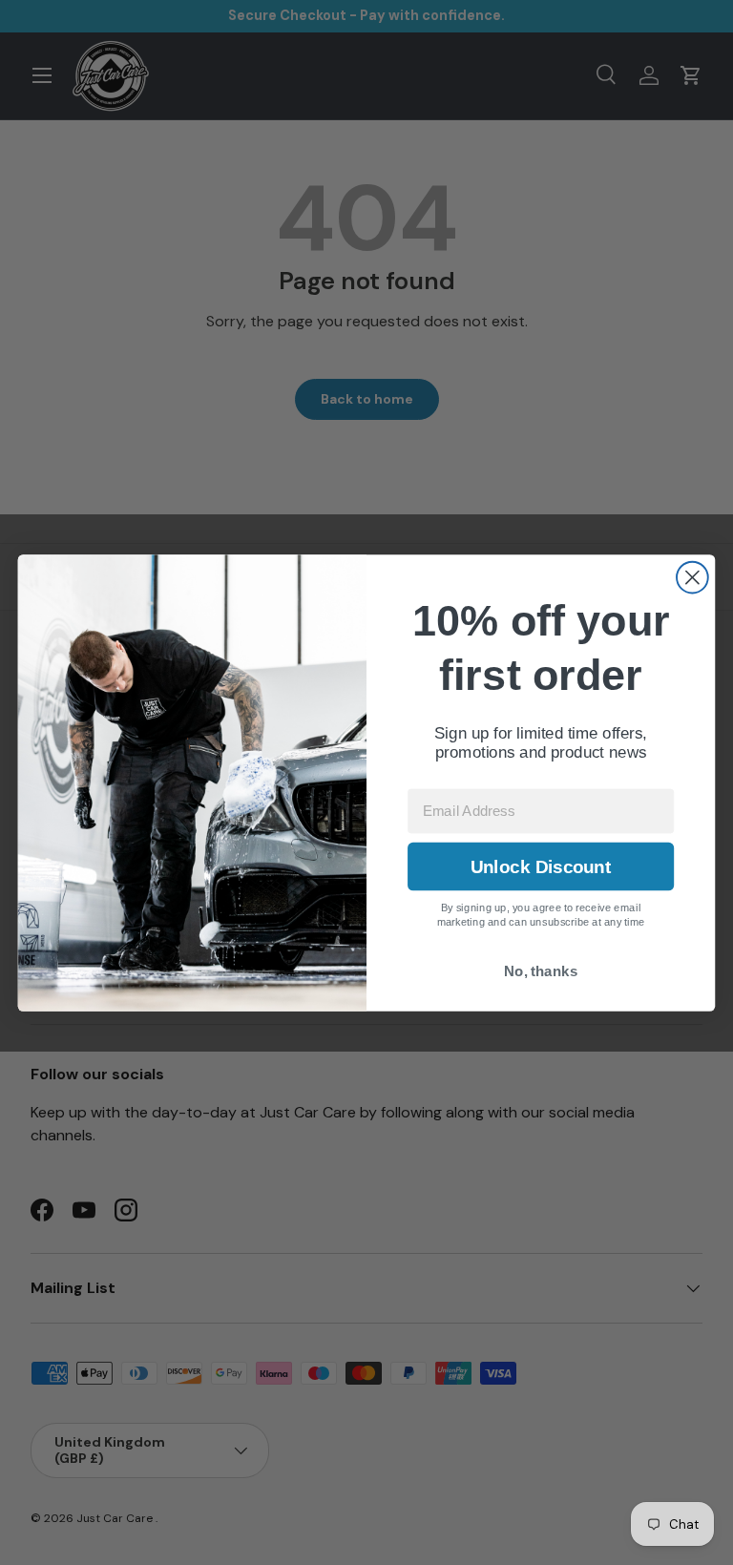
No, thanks (540, 971)
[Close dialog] (692, 577)
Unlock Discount (541, 866)
